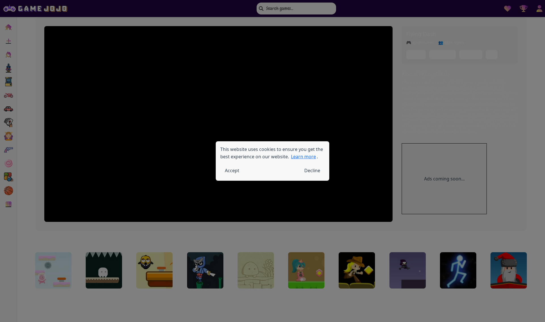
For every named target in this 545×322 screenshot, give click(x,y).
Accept (232, 170)
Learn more (303, 156)
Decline (312, 170)
